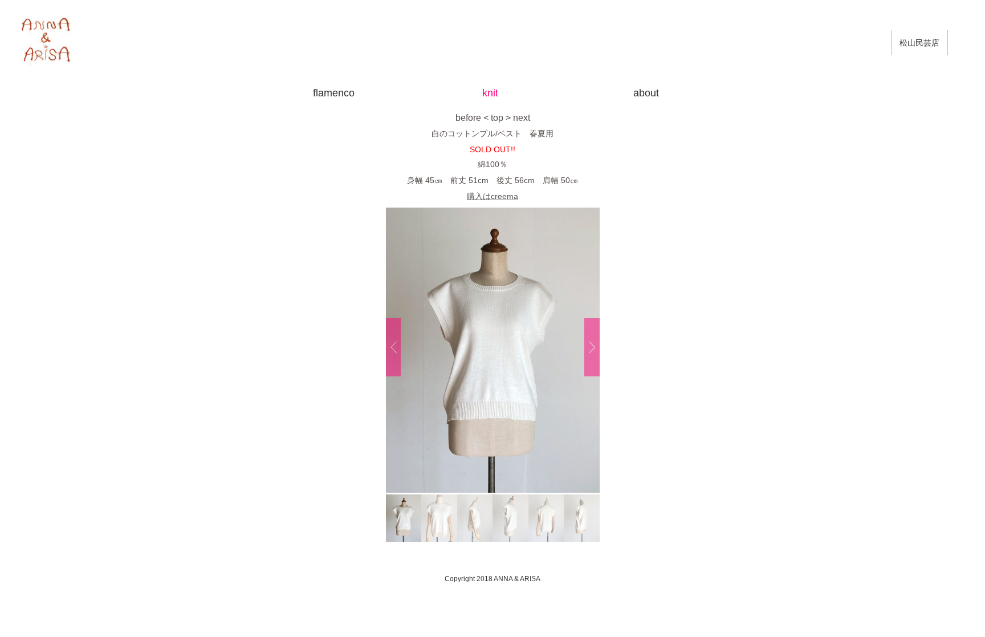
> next (518, 118)
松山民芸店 (919, 42)
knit (490, 93)
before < (472, 118)
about (646, 93)
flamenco (334, 93)
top (497, 118)
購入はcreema (492, 196)
